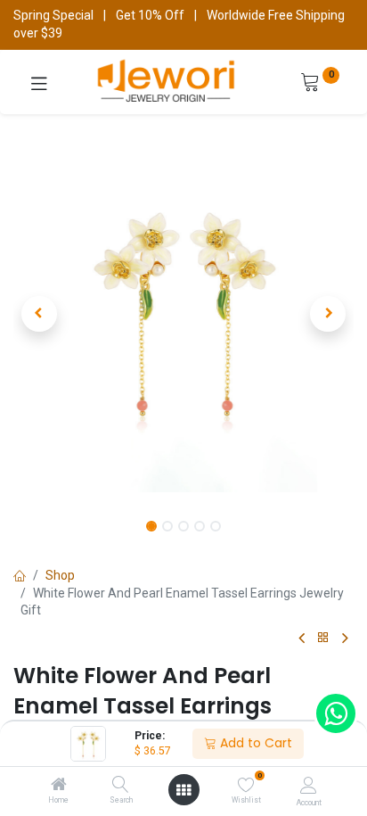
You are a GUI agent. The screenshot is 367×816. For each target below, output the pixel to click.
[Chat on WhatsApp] (336, 713)
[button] (38, 314)
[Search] (120, 786)
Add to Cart (254, 743)
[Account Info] (308, 785)
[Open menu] (183, 790)
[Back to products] (323, 638)
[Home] (59, 786)
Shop (60, 575)
